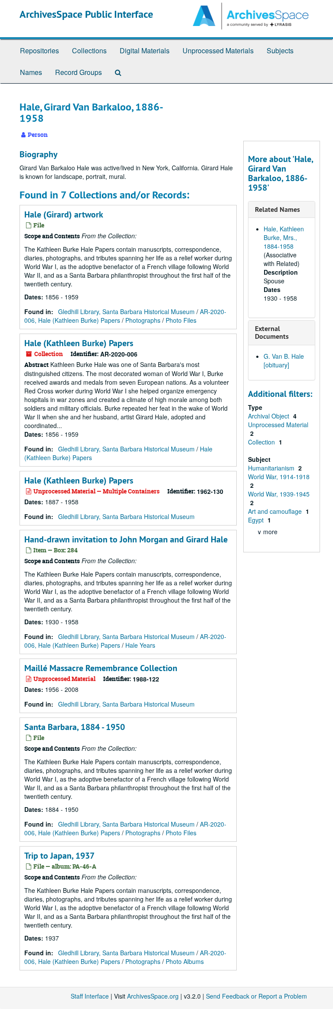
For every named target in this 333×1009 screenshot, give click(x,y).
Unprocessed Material (278, 424)
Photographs (142, 320)
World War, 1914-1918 (279, 476)
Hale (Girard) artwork (63, 214)
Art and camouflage (276, 511)
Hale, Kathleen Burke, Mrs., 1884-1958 (284, 237)
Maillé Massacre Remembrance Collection (100, 668)
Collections (89, 50)
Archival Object (269, 416)
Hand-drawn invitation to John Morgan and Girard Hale (126, 539)
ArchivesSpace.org (153, 996)
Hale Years (140, 645)
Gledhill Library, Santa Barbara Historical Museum (126, 311)
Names (31, 72)
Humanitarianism (272, 468)
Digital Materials (145, 50)
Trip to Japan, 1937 (59, 855)
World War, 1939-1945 (279, 494)
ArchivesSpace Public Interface (86, 14)
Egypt (256, 520)
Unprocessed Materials (218, 50)
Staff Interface (90, 996)
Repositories (39, 50)
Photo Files (181, 320)
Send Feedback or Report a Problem (256, 996)
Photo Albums (185, 961)
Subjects (280, 50)
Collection (262, 442)
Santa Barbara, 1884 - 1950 (74, 727)
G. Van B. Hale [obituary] (284, 360)
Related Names (277, 209)
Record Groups (78, 72)
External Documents (272, 332)
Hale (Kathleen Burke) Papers (78, 343)
